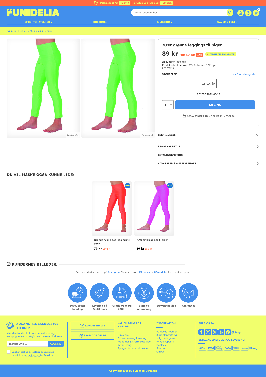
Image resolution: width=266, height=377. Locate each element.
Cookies (161, 344)
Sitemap (161, 348)
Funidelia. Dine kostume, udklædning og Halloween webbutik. (33, 12)
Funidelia (11, 31)
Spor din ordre (94, 335)
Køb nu (215, 105)
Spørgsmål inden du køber (133, 348)
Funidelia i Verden (166, 331)
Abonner (56, 343)
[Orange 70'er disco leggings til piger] (112, 208)
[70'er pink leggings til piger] (154, 208)
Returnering (124, 344)
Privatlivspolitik (165, 341)
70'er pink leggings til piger (152, 239)
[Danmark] (201, 332)
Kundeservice (94, 325)
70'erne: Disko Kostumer (41, 31)
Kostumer (100, 22)
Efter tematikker (37, 22)
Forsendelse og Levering (131, 338)
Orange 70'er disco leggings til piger (112, 241)
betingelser (34, 355)
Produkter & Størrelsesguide (134, 341)
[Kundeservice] (248, 13)
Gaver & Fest (226, 22)
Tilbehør (163, 22)
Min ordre (123, 334)
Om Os (160, 351)
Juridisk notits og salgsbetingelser (166, 336)
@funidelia (145, 272)
